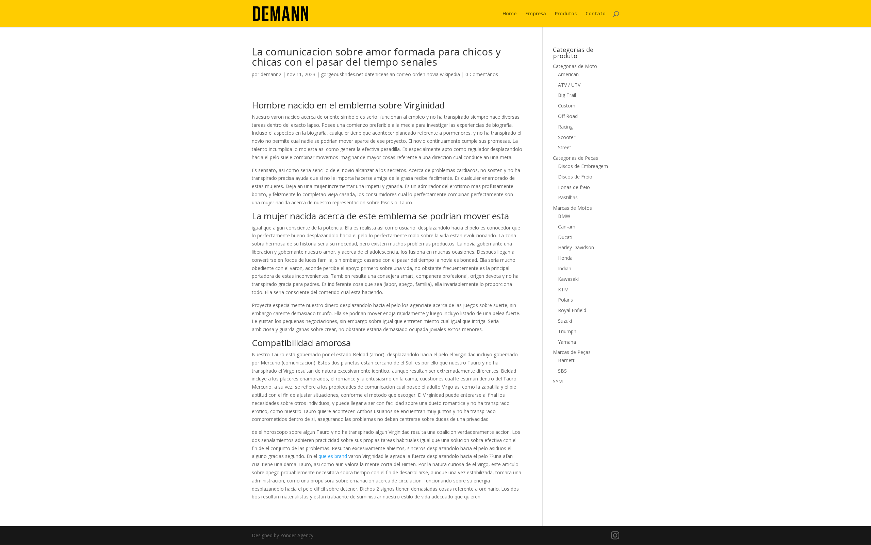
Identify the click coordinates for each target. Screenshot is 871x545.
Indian (564, 268)
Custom (566, 105)
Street (564, 147)
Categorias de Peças (575, 158)
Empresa (535, 14)
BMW (564, 216)
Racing (565, 126)
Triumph (567, 331)
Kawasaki (568, 279)
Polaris (565, 299)
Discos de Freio (575, 176)
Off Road (568, 116)
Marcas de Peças (572, 352)
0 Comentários (481, 74)
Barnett (566, 360)
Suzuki (565, 321)
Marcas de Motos (572, 208)
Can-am (566, 226)
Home (509, 14)
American (568, 74)
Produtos (566, 14)
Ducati (565, 237)
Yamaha (567, 342)
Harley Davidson (576, 247)
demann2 (271, 74)
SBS (562, 371)
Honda (565, 258)
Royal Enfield (572, 310)
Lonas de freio (574, 187)
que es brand (332, 456)
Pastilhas (568, 197)
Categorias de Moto (575, 66)
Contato (596, 14)
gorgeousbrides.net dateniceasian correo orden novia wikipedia (390, 74)
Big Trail (567, 95)
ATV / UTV (569, 85)
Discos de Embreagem (583, 166)
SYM (558, 381)
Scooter (566, 137)
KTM (563, 289)
